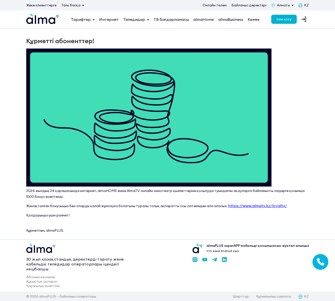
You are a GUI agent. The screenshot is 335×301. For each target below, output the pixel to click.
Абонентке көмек (40, 277)
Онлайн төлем (215, 5)
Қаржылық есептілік (43, 286)
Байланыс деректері (249, 5)
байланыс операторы (78, 296)
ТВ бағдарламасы (171, 19)
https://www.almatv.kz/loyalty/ (257, 205)
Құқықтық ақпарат (42, 281)
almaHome (203, 19)
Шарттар (241, 296)
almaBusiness (230, 19)
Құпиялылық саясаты (273, 296)
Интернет (109, 19)
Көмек (254, 19)
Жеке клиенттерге (41, 5)
